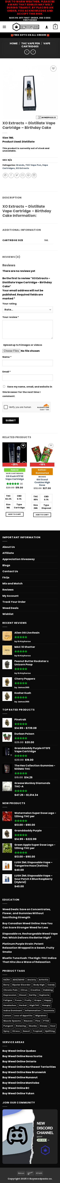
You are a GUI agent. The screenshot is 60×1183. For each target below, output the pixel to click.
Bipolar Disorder (21, 984)
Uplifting (50, 1031)
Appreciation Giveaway (18, 559)
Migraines (41, 1015)
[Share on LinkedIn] (34, 175)
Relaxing (21, 1026)
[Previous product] (33, 52)
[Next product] (26, 52)
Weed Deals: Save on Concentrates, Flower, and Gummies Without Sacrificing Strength (26, 913)
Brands (20, 165)
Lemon (7, 1015)
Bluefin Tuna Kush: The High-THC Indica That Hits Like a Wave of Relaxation (29, 960)
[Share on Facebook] (11, 175)
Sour (53, 1026)
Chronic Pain (10, 990)
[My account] (46, 26)
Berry (6, 984)
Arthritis (43, 979)
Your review (10, 317)
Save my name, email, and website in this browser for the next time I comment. (27, 391)
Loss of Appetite (23, 1015)
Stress (16, 1031)
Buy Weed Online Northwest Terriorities (29, 1067)
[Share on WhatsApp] (5, 175)
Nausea (28, 1020)
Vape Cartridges (35, 45)
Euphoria (44, 995)
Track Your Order (14, 602)
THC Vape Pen (30, 43)
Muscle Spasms (12, 1020)
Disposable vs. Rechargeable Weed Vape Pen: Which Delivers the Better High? (30, 936)
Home (14, 43)
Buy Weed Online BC (15, 1088)
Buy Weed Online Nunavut (20, 1077)
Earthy (32, 995)
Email (6, 371)
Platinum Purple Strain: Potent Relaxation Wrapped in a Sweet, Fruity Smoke (28, 948)
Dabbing (48, 990)
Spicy (6, 1031)
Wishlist (7, 614)
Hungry (46, 1005)
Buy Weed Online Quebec (19, 1051)
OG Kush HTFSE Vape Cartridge (14, 477)
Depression (9, 995)
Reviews (7, 590)
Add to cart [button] (14, 514)
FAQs (5, 577)
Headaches (9, 1005)
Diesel (22, 995)
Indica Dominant (12, 1010)
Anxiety (31, 979)
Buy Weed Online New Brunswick (24, 1072)
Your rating (9, 303)
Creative (35, 990)
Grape (37, 1000)
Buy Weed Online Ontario (19, 1061)
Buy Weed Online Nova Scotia (22, 1056)
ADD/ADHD (18, 979)
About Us (8, 547)
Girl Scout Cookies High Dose (42, 482)
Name (7, 357)
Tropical (37, 1031)
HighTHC (34, 1005)
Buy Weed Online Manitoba (20, 1083)
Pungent (8, 1026)
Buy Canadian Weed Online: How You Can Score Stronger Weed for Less (27, 925)
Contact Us (10, 571)
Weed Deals (10, 608)
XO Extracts (22, 168)
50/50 (6, 979)
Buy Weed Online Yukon (18, 1093)
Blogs (6, 565)
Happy (47, 1000)
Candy (51, 984)
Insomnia (49, 1010)
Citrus (24, 990)
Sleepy (43, 1026)
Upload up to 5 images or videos (22, 345)
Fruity (28, 1000)
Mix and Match (12, 583)
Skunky (33, 1026)
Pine (37, 1020)
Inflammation (33, 1010)
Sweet (26, 1031)
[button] (4, 27)
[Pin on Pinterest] (28, 175)
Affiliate (8, 553)
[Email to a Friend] (22, 175)
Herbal (23, 1005)
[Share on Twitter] (17, 175)
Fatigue (7, 1000)
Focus (18, 1000)
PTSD (46, 1020)
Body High (39, 984)
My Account (10, 596)
